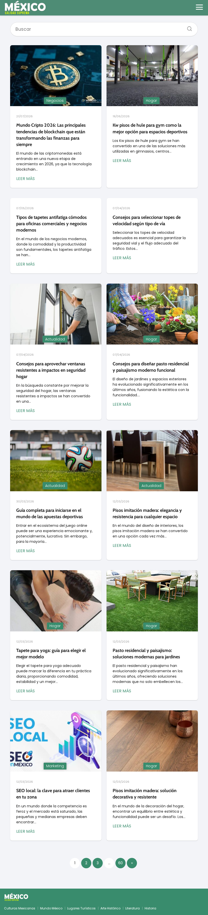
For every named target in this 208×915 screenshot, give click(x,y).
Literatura (132, 908)
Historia (150, 908)
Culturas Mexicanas (19, 908)
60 (120, 862)
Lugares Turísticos (81, 908)
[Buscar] (188, 27)
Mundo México (51, 908)
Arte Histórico (110, 908)
